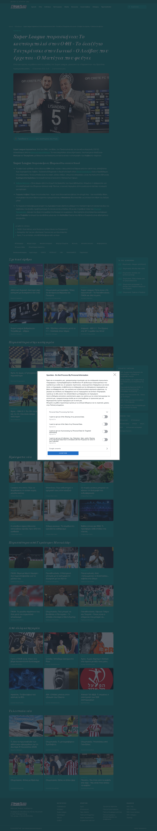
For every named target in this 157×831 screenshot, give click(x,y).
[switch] (105, 416)
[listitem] (78, 412)
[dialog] (78, 415)
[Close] (115, 375)
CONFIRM (63, 453)
